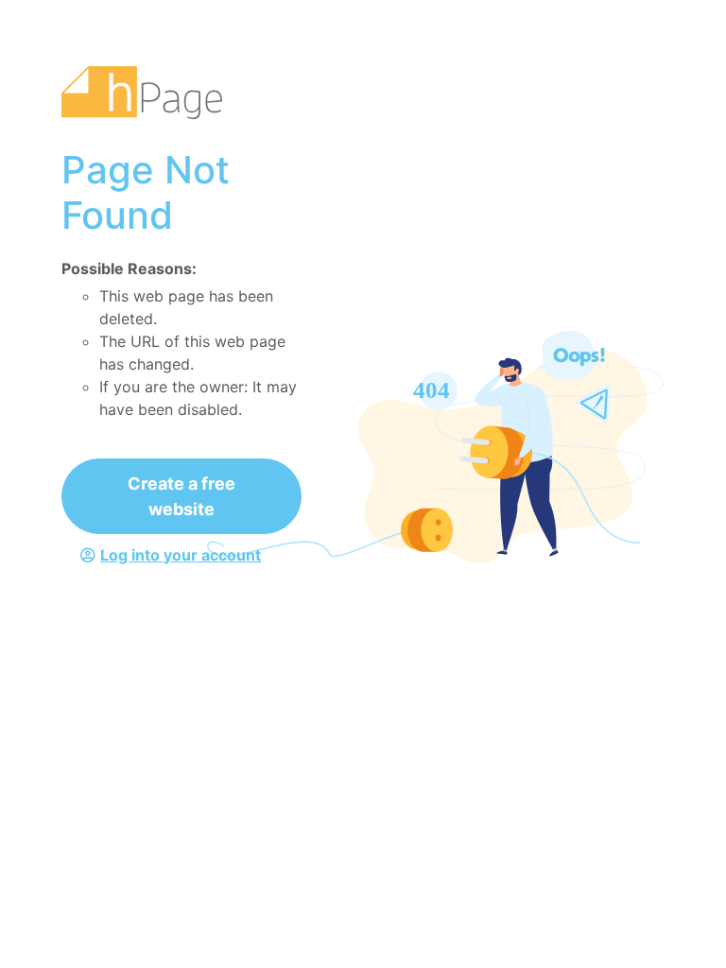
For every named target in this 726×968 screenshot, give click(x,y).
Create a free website (181, 496)
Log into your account (180, 554)
